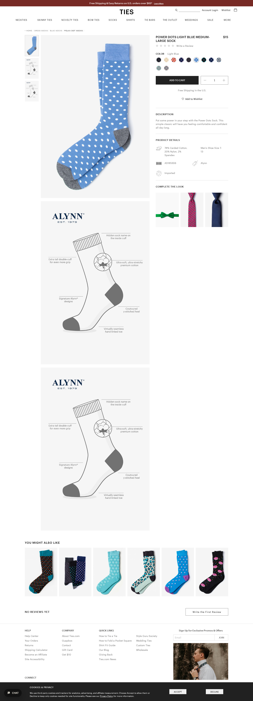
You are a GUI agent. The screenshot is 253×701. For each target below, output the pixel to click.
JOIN (221, 637)
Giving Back (106, 654)
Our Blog (104, 649)
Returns (29, 645)
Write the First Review (207, 611)
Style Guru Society (146, 635)
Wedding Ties (144, 640)
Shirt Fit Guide (107, 645)
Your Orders (31, 640)
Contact (66, 645)
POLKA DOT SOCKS (73, 31)
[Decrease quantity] (205, 80)
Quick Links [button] (106, 630)
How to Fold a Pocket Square (115, 640)
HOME (29, 31)
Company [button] (68, 630)
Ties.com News (107, 659)
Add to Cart (177, 80)
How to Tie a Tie (108, 635)
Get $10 (66, 654)
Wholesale (142, 649)
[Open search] (176, 10)
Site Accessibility (34, 659)
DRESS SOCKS (41, 31)
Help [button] (28, 630)
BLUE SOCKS (56, 31)
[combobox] (189, 10)
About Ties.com (71, 635)
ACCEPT (178, 692)
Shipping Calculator (36, 649)
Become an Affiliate (36, 654)
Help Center (31, 635)
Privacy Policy (106, 696)
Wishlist (226, 10)
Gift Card (67, 649)
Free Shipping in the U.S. (192, 90)
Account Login (210, 10)
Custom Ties (143, 645)
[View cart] (235, 10)
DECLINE (214, 692)
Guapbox (67, 640)
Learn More (159, 3)
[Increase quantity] (224, 80)
